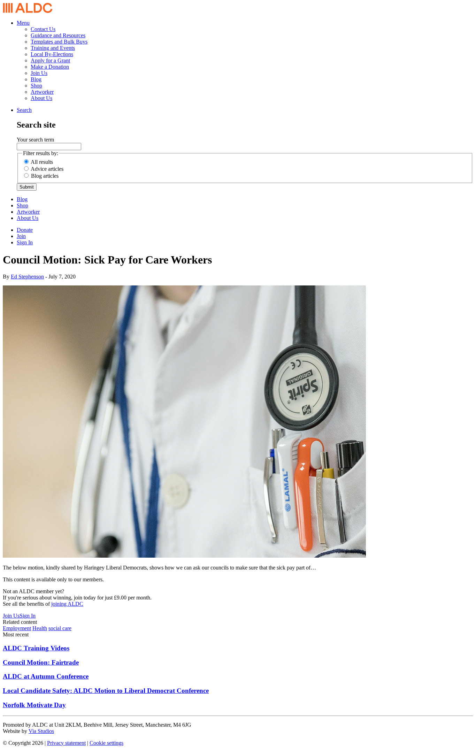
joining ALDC (67, 604)
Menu (23, 23)
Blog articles (45, 176)
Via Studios (41, 731)
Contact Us (43, 29)
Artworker (42, 92)
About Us (41, 98)
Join (21, 236)
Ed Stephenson (27, 277)
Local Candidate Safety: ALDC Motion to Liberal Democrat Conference (106, 690)
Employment (17, 628)
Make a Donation (50, 67)
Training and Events (53, 48)
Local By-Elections (52, 54)
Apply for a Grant (50, 60)
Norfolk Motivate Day (34, 705)
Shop (36, 86)
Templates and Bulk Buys (59, 42)
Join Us (39, 73)
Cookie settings (106, 743)
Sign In (25, 242)
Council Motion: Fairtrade (41, 662)
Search (24, 110)
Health (39, 628)
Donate (25, 230)
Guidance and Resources (58, 35)
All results (42, 162)
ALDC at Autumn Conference (46, 676)
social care (59, 628)
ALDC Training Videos (36, 648)
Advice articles (47, 169)
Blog (36, 79)
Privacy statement (66, 743)
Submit (27, 187)
